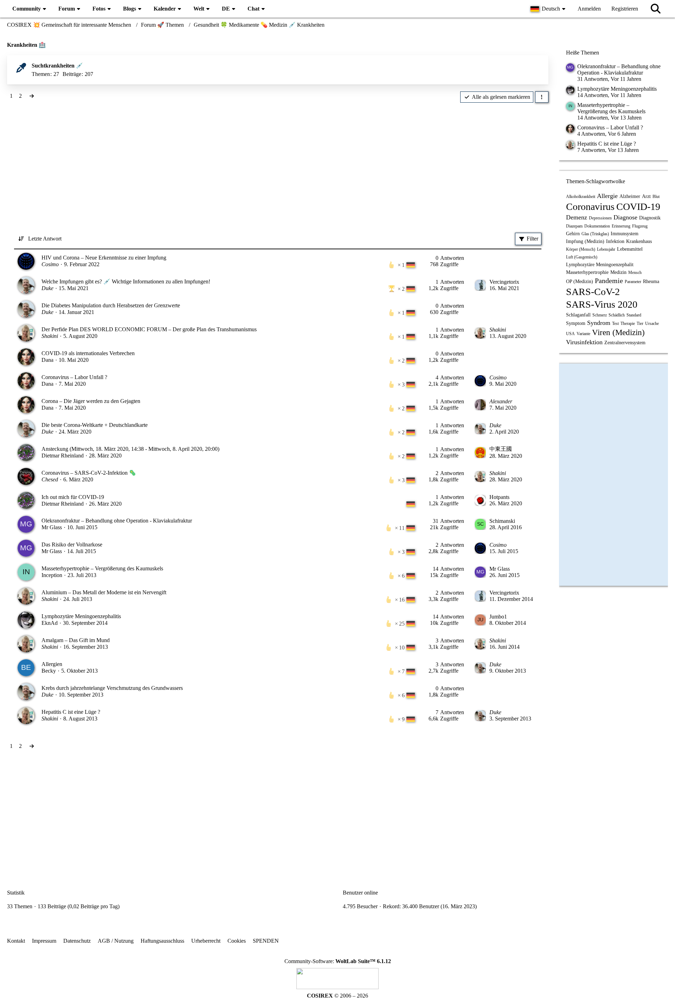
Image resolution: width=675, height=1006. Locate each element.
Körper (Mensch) (580, 249)
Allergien (51, 664)
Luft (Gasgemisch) (581, 257)
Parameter (633, 281)
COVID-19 (638, 206)
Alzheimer (629, 196)
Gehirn (573, 233)
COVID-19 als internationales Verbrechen (88, 353)
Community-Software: (337, 961)
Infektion (615, 241)
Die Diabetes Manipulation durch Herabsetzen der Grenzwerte (110, 305)
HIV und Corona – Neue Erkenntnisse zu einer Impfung (103, 258)
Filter (532, 239)
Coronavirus (590, 206)
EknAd (49, 623)
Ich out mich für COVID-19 (72, 497)
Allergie (607, 195)
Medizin (618, 272)
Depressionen (600, 218)
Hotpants (499, 497)
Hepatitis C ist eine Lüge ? (70, 712)
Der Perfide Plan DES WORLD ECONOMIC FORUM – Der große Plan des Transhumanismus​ (149, 329)
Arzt (646, 196)
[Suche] (655, 9)
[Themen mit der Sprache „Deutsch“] (410, 265)
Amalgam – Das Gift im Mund (75, 640)
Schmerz (599, 315)
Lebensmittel (630, 249)
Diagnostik (650, 217)
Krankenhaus (639, 241)
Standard (633, 315)
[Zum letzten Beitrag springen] (480, 285)
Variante (583, 333)
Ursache (652, 323)
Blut (656, 196)
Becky (48, 671)
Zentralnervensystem (624, 342)
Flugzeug (640, 226)
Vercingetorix (504, 282)
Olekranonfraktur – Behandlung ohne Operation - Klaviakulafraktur (116, 521)
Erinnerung (621, 226)
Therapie (628, 323)
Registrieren (624, 9)
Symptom (575, 323)
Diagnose (625, 217)
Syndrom (598, 322)
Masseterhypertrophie (587, 272)
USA (570, 333)
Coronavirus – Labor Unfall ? (74, 377)
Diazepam (574, 226)
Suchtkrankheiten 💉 (57, 66)
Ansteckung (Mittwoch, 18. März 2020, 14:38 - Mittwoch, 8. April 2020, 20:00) (130, 449)
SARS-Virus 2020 (601, 304)
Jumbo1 (498, 617)
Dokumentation (597, 226)
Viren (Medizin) (618, 332)
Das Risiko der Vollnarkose (71, 544)
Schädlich (617, 315)
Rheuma (651, 281)
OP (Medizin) (579, 281)
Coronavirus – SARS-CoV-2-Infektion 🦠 (88, 473)
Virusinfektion (584, 342)
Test (615, 323)
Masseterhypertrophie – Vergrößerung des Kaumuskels (102, 568)
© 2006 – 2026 (337, 996)
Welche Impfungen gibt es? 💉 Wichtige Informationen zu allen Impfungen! (125, 281)
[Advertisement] (278, 159)
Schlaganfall (578, 315)
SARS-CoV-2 (593, 291)
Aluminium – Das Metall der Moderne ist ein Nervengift (103, 592)
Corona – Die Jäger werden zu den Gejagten (90, 401)
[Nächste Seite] (31, 96)
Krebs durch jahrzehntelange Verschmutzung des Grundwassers (112, 688)
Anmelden (589, 9)
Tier (640, 323)
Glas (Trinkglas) (595, 233)
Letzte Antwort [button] (45, 239)
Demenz (576, 217)
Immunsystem (624, 233)
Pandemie (609, 280)
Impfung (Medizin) (585, 241)
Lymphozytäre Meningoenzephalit (600, 264)
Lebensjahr (606, 249)
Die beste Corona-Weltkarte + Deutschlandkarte (94, 425)
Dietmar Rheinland (62, 456)
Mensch (635, 272)
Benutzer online (360, 893)
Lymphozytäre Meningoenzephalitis (81, 616)
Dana (47, 360)
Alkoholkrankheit (580, 196)
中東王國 (500, 449)
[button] (548, 9)
